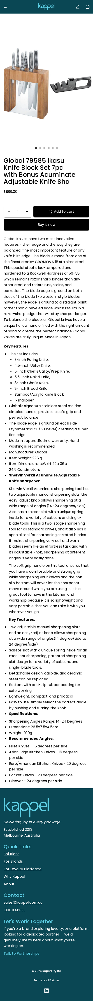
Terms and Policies (47, 980)
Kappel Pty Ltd (51, 971)
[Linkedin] (46, 990)
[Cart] (88, 7)
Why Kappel (14, 876)
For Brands (13, 861)
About (9, 884)
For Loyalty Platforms (23, 869)
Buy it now (47, 224)
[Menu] (5, 7)
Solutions (11, 853)
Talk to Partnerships (22, 953)
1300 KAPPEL (14, 910)
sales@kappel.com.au (23, 902)
